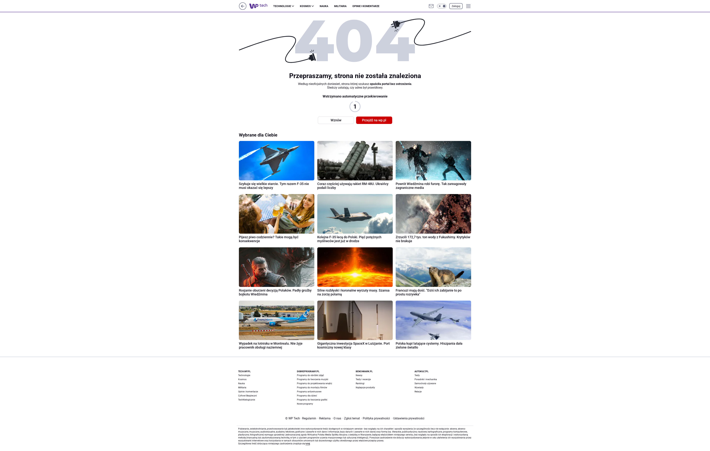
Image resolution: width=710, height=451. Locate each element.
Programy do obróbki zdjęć (310, 375)
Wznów (336, 120)
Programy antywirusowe (309, 391)
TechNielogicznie (246, 399)
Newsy (359, 375)
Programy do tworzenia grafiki (312, 399)
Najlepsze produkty (365, 387)
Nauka (324, 6)
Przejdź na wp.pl (374, 120)
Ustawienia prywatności (408, 418)
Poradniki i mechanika (426, 379)
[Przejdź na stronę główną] (242, 9)
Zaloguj (456, 6)
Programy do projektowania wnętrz (314, 383)
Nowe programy (305, 404)
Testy (417, 375)
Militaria (340, 6)
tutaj (307, 443)
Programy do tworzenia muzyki (312, 379)
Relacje (418, 391)
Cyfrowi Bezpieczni (247, 395)
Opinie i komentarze (365, 6)
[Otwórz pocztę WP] (431, 6)
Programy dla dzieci (307, 395)
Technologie (282, 6)
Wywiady (419, 387)
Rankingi (360, 383)
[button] (441, 6)
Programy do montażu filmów (312, 387)
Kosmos (305, 6)
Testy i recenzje (363, 379)
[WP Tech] (261, 6)
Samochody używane (425, 383)
